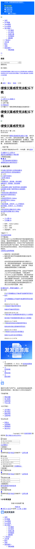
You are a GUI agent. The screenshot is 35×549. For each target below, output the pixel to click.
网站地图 (9, 8)
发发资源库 (23, 365)
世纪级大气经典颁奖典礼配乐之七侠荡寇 (17, 318)
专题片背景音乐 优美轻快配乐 (11, 172)
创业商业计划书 (5, 73)
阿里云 (6, 422)
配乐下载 (25, 136)
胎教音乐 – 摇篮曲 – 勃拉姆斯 (10, 183)
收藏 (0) (12, 99)
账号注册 (4, 486)
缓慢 (11, 136)
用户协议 (7, 411)
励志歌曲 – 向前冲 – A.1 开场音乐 (12, 206)
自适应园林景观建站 (6, 71)
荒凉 (20, 136)
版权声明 (7, 413)
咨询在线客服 (27, 364)
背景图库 (11, 36)
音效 (5, 46)
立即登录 (3, 447)
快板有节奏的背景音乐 (11, 309)
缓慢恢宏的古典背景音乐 (9, 162)
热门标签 (7, 399)
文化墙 (6, 42)
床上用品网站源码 (22, 71)
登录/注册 (4, 488)
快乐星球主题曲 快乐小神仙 (10, 211)
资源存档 (9, 10)
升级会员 (5, 105)
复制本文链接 (6, 156)
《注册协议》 (17, 466)
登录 (31, 149)
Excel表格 (7, 26)
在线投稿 (7, 401)
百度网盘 (7, 424)
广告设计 (7, 40)
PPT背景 (11, 32)
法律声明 (7, 415)
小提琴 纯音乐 (5, 178)
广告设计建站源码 (23, 73)
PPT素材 (11, 30)
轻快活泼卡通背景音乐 (8, 194)
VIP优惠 (9, 6)
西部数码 (7, 426)
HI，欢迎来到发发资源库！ (15, 2)
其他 (14, 83)
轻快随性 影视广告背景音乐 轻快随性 (13, 189)
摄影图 (10, 38)
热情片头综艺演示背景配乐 (13, 335)
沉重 (14, 136)
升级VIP (17, 507)
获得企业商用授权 (8, 251)
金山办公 (7, 428)
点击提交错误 (6, 235)
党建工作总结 (14, 71)
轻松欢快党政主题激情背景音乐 (14, 326)
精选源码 (7, 48)
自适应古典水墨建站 (14, 73)
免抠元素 (11, 34)
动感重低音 (30, 71)
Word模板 (7, 24)
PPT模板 (7, 22)
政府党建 (4, 75)
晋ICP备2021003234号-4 (13, 435)
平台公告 (9, 11)
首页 (5, 20)
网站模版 (11, 50)
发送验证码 (4, 483)
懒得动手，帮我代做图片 (10, 288)
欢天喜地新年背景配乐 (10, 160)
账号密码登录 (11, 486)
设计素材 (7, 28)
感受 (17, 136)
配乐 (5, 44)
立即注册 (25, 452)
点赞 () (5, 99)
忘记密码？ (4, 445)
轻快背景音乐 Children (8, 200)
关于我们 (7, 409)
